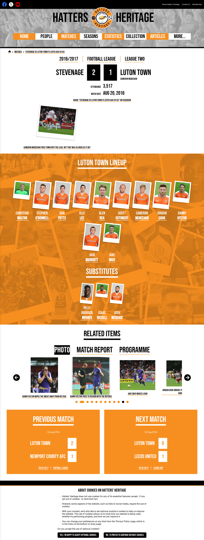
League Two (135, 59)
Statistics (113, 36)
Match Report (95, 350)
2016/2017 (68, 59)
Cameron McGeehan (128, 79)
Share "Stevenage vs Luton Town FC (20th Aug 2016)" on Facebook (102, 100)
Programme (134, 350)
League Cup (158, 468)
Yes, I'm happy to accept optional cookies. (78, 535)
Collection (135, 36)
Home (24, 36)
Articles (157, 36)
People (46, 36)
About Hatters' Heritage (171, 4)
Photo (62, 350)
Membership (197, 4)
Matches (68, 36)
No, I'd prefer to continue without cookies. (125, 535)
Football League (101, 59)
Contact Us (186, 4)
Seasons (91, 36)
